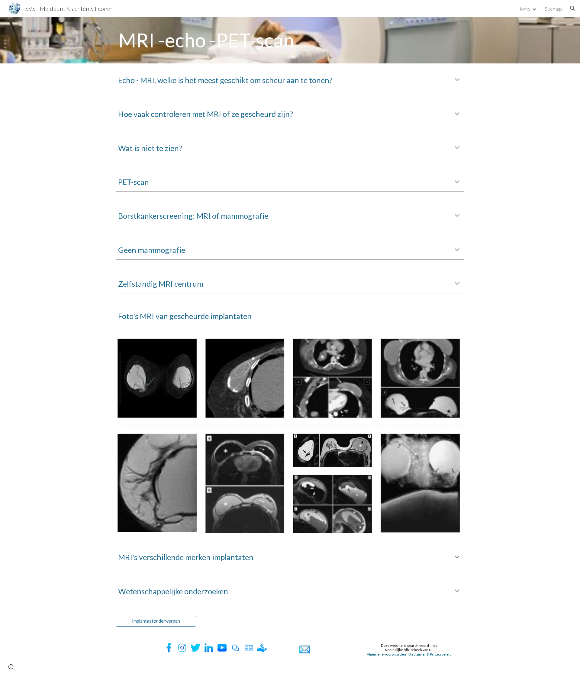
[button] (573, 8)
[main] (290, 40)
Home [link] (523, 8)
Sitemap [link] (553, 8)
